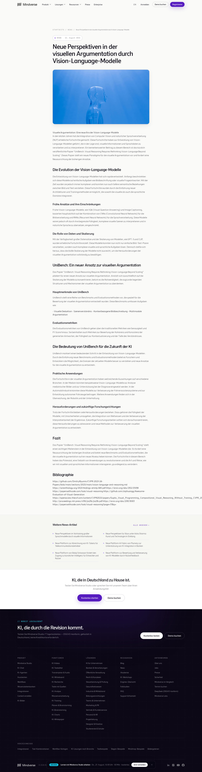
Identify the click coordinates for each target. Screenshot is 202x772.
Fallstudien (124, 686)
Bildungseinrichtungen (95, 696)
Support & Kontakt (128, 696)
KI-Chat (20, 668)
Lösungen (59, 4)
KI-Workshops (126, 677)
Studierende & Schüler (95, 728)
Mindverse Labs (161, 696)
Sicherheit (159, 677)
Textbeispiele (102, 749)
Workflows (21, 682)
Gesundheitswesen (94, 686)
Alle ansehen (141, 525)
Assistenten (22, 677)
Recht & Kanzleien (93, 677)
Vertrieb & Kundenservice (96, 710)
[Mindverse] (27, 4)
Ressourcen (74, 4)
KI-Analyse (56, 691)
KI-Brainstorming (59, 710)
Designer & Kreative (94, 724)
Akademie (124, 672)
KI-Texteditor (57, 668)
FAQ (122, 691)
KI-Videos (56, 663)
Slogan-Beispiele (118, 749)
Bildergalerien (153, 749)
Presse (157, 672)
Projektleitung (92, 719)
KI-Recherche (57, 682)
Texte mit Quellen (59, 686)
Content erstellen (24, 696)
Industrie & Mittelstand (95, 691)
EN (135, 4)
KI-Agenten (22, 672)
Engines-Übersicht (128, 682)
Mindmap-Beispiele (136, 749)
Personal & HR (92, 714)
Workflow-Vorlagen (60, 749)
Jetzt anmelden (140, 765)
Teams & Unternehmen (95, 700)
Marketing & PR (92, 705)
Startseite (58, 30)
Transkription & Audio (61, 672)
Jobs (156, 668)
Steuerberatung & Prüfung (97, 682)
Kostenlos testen (152, 635)
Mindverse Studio (24, 663)
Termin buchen (161, 686)
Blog (122, 663)
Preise (87, 4)
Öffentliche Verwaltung (95, 672)
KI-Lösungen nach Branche (82, 749)
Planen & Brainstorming (62, 705)
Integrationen (23, 691)
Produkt (45, 4)
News (70, 30)
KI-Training (56, 700)
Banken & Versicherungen (96, 668)
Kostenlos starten (89, 598)
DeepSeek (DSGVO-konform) (166, 691)
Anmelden (145, 4)
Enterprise (98, 4)
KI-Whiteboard (58, 677)
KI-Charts (56, 714)
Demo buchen (160, 4)
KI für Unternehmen (94, 663)
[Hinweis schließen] (152, 765)
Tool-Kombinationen (40, 749)
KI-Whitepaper (58, 719)
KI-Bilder (21, 700)
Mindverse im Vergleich (164, 682)
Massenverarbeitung (60, 696)
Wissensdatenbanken (26, 686)
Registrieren (177, 4)
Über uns (158, 663)
